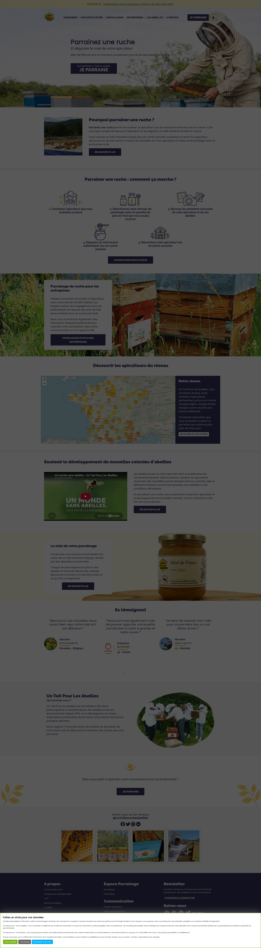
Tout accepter (10, 942)
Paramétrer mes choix (42, 942)
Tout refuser (24, 942)
